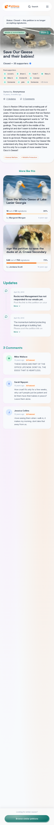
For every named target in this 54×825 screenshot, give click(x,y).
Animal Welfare (11, 157)
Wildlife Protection (29, 157)
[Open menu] (47, 6)
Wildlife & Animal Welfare (14, 33)
